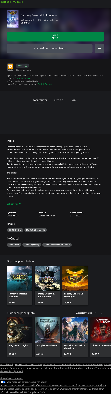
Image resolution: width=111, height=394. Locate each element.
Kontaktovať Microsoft (66, 385)
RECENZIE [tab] (58, 100)
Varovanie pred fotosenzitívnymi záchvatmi (31, 367)
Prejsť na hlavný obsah (11, 1)
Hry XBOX (20, 364)
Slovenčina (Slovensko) (11, 378)
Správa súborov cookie (26, 388)
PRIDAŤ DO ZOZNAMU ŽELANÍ (51, 48)
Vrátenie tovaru (103, 367)
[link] (19, 285)
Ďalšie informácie (22, 78)
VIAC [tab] (74, 100)
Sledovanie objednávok (11, 371)
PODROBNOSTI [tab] (40, 100)
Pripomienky (96, 364)
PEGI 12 (21, 66)
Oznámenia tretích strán (92, 388)
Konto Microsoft (62, 367)
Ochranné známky (70, 388)
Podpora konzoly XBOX (78, 364)
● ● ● (99, 48)
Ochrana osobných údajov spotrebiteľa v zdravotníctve (27, 385)
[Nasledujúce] (101, 313)
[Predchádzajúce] (95, 313)
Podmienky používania (49, 388)
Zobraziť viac (12, 203)
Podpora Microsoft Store (82, 367)
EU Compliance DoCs (34, 392)
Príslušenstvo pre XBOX (55, 364)
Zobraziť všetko (84, 312)
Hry (2, 374)
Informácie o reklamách (12, 392)
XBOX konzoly (7, 364)
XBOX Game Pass (33, 364)
